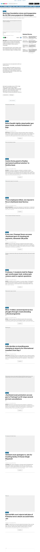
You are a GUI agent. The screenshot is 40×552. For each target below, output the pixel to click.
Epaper (15, 0)
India (14, 6)
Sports (31, 6)
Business (26, 6)
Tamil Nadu (10, 6)
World (17, 6)
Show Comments (12, 100)
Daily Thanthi (19, 0)
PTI (5, 129)
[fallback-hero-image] (25, 37)
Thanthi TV (24, 0)
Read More (20, 138)
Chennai (5, 6)
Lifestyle (34, 6)
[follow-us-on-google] (21, 38)
